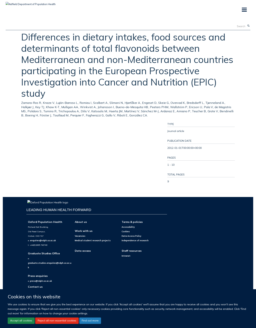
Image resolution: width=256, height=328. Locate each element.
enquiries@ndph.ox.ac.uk (43, 240)
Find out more (90, 320)
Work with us (83, 230)
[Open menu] (244, 10)
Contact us (35, 286)
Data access (83, 250)
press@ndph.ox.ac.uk (41, 281)
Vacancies (80, 236)
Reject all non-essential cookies (57, 320)
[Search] (248, 26)
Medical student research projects (93, 240)
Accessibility (128, 227)
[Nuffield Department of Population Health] (31, 2)
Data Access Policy (131, 236)
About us (81, 221)
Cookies (126, 231)
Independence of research (135, 240)
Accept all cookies (21, 320)
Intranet (126, 256)
